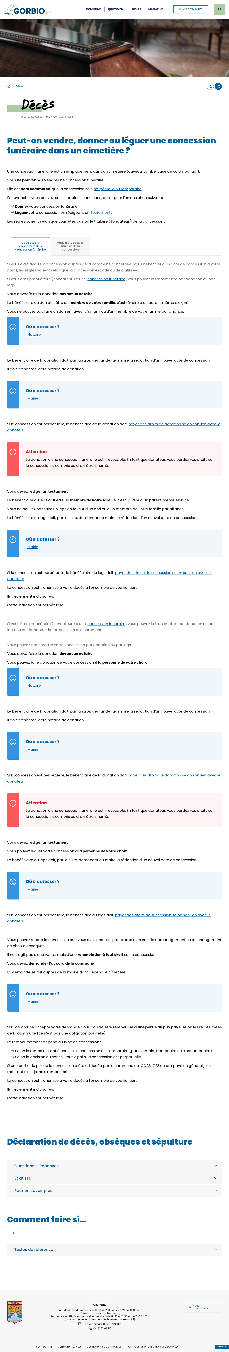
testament (101, 212)
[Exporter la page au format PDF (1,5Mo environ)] (210, 86)
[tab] (30, 246)
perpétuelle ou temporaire (117, 188)
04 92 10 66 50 (102, 1328)
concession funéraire (106, 279)
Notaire (34, 334)
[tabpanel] (114, 687)
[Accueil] (8, 86)
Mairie (32, 398)
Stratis (222, 1346)
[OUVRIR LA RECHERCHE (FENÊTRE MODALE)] (219, 9)
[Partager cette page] (218, 86)
